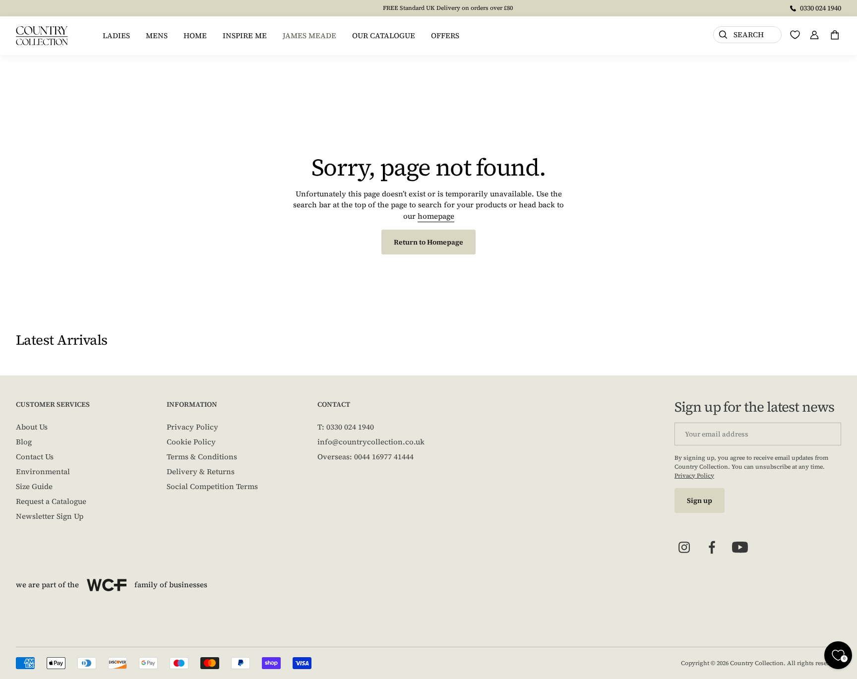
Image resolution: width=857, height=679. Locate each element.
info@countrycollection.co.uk (371, 441)
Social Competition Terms (212, 486)
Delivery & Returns (201, 471)
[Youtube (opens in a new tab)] (740, 547)
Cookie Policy (191, 441)
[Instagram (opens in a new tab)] (684, 547)
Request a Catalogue (51, 501)
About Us (32, 427)
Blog (24, 441)
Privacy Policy (192, 427)
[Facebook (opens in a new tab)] (712, 547)
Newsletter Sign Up (49, 516)
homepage (436, 216)
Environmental (43, 471)
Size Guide (34, 486)
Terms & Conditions (202, 456)
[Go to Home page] (42, 35)
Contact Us (35, 456)
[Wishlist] (795, 34)
